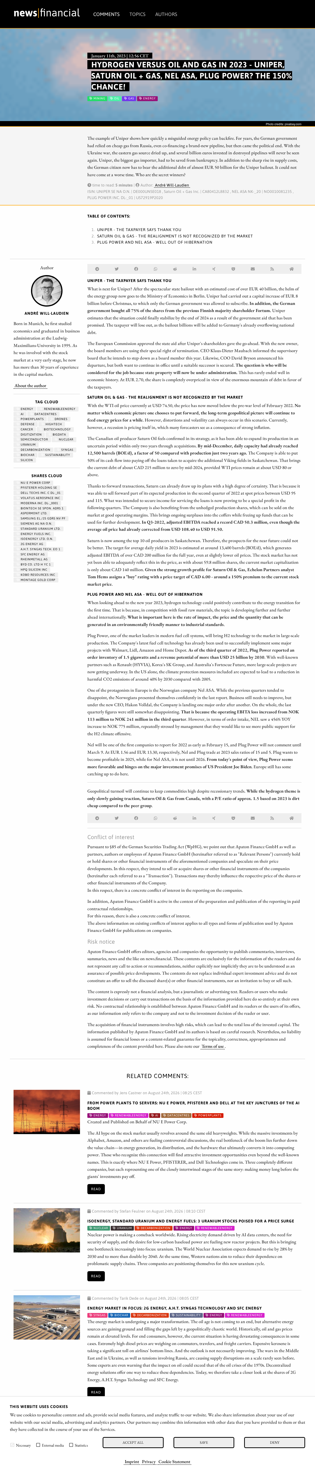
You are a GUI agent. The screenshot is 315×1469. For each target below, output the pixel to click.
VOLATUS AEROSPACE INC (40, 498)
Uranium (28, 444)
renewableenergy (59, 409)
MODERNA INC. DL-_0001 (39, 503)
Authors (166, 14)
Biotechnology (57, 429)
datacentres (45, 414)
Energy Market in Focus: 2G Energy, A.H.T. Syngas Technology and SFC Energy (174, 1308)
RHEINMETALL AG (34, 559)
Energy (26, 409)
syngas (66, 450)
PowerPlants (32, 419)
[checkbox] (12, 1444)
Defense (27, 424)
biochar (27, 455)
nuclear (65, 439)
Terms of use (213, 1046)
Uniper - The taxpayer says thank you (139, 229)
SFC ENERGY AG (32, 554)
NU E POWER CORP (35, 482)
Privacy (149, 1461)
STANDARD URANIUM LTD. (40, 529)
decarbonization (35, 450)
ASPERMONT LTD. (33, 513)
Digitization (31, 434)
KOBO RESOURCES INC (37, 575)
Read (96, 1189)
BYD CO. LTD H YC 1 (35, 564)
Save (204, 1442)
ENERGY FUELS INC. (35, 534)
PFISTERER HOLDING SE (38, 487)
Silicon (26, 460)
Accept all (133, 1442)
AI (22, 414)
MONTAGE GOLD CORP (37, 580)
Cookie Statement (174, 1461)
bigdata (59, 434)
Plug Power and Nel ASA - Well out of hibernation (155, 242)
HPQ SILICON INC (33, 569)
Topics (137, 14)
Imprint (132, 1461)
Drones (60, 419)
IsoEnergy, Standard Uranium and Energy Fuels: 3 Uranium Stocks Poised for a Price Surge (190, 1221)
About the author (30, 385)
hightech (53, 424)
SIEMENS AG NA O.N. (36, 523)
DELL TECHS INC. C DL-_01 (40, 493)
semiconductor (34, 439)
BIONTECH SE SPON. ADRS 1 (41, 508)
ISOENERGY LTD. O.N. (36, 539)
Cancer (26, 429)
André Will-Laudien (172, 185)
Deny (274, 1442)
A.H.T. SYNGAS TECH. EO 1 (40, 549)
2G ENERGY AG (31, 544)
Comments (106, 14)
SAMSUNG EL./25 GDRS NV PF (42, 518)
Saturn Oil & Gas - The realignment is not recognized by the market (175, 236)
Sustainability (57, 455)
